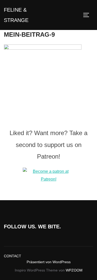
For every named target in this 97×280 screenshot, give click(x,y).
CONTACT (12, 256)
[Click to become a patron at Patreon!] (48, 179)
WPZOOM (74, 270)
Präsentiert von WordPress (49, 262)
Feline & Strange (16, 15)
